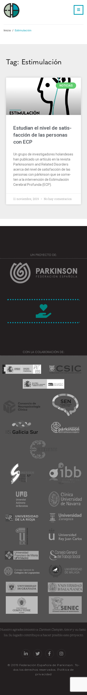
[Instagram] (61, 653)
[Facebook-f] (49, 653)
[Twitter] (37, 653)
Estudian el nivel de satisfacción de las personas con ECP (42, 135)
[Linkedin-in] (26, 653)
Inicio (7, 30)
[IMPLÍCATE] (43, 311)
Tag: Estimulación (34, 61)
